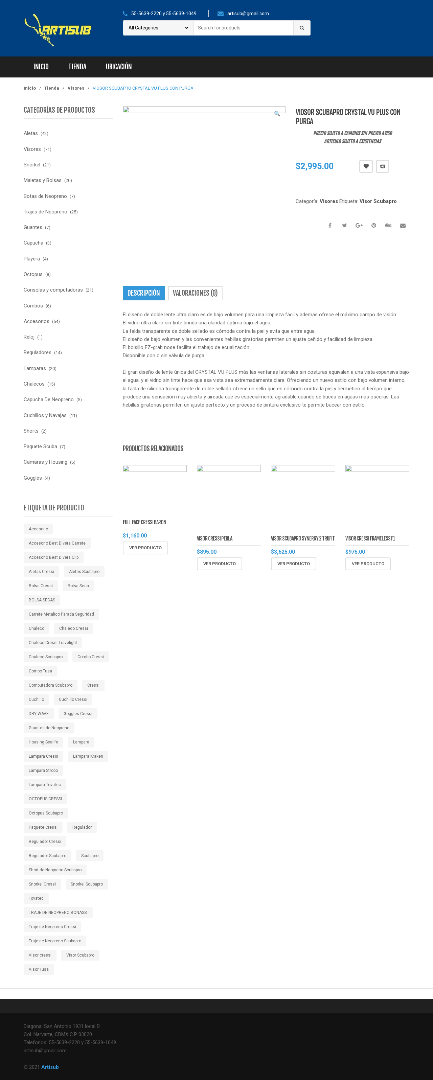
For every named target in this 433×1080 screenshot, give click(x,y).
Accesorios (36, 321)
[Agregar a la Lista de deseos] (191, 548)
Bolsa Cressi (41, 585)
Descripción (144, 293)
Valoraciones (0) (195, 293)
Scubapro (89, 855)
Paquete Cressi (43, 827)
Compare (382, 166)
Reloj (29, 337)
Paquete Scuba (40, 446)
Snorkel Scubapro (87, 884)
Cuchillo (36, 699)
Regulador (82, 827)
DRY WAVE (39, 713)
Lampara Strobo (43, 770)
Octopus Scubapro (46, 813)
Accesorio (38, 529)
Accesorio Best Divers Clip (53, 557)
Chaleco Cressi (73, 628)
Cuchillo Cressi (73, 699)
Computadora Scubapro (50, 685)
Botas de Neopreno (45, 196)
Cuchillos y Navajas (45, 415)
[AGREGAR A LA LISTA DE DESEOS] (366, 166)
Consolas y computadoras (53, 290)
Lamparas (35, 368)
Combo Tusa (40, 671)
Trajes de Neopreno (45, 212)
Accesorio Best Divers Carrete (57, 543)
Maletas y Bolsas (43, 180)
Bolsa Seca (78, 585)
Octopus (33, 274)
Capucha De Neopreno (49, 399)
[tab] (144, 293)
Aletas (31, 133)
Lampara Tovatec (45, 784)
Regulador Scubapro (47, 855)
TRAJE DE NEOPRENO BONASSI (58, 912)
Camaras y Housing (45, 462)
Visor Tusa (39, 969)
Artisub (50, 1067)
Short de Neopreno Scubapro (55, 870)
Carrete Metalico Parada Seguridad (61, 614)
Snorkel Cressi (42, 884)
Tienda (77, 67)
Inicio (41, 67)
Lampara (81, 742)
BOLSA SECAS (42, 600)
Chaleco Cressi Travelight (53, 642)
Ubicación (119, 67)
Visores (76, 88)
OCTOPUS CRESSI (45, 799)
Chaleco (36, 628)
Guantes (33, 227)
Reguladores (37, 352)
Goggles (33, 478)
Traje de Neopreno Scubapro (55, 941)
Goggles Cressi (78, 713)
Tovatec (36, 898)
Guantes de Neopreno (49, 728)
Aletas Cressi (41, 571)
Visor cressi (40, 955)
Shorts (31, 431)
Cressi (93, 685)
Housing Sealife (43, 742)
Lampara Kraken (88, 756)
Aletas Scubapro (84, 571)
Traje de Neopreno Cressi (52, 926)
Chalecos (34, 384)
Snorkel (32, 165)
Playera (32, 259)
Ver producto (145, 547)
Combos (33, 306)
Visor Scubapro (378, 201)
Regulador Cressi (45, 841)
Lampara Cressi (43, 756)
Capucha (33, 243)
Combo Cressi (90, 656)
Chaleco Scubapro (46, 656)
